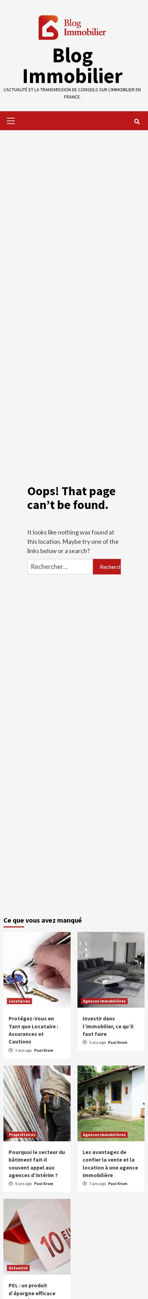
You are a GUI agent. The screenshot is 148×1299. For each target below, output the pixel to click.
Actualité (18, 1267)
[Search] (137, 121)
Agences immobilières (104, 1001)
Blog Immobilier (72, 65)
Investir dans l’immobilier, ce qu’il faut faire (108, 1026)
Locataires (19, 1001)
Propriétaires (22, 1134)
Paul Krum (43, 1050)
